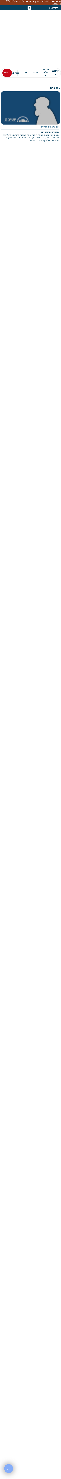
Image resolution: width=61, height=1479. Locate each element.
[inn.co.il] (29, 5)
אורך (25, 70)
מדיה (35, 70)
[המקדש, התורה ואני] (30, 116)
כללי (15, 70)
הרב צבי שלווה (45, 70)
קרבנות (55, 70)
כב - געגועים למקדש (50, 124)
